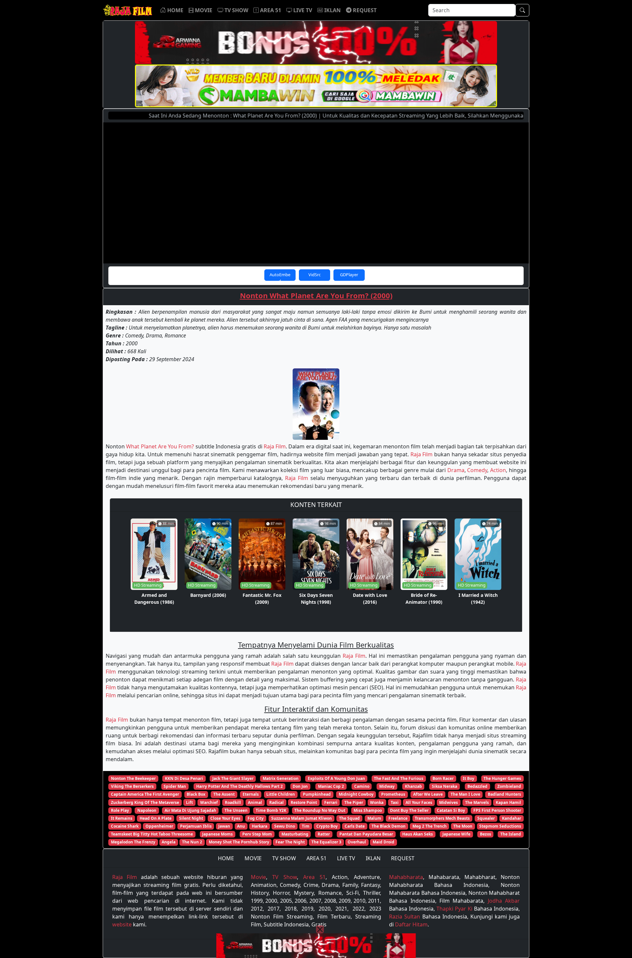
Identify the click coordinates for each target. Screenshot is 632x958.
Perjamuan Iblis (196, 826)
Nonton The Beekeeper (133, 778)
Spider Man (175, 786)
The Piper (353, 802)
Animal (255, 802)
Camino (361, 786)
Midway (387, 786)
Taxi (395, 802)
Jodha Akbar (504, 900)
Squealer (486, 818)
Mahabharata (406, 877)
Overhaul (357, 842)
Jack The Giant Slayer (232, 778)
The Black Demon (389, 826)
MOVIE (253, 858)
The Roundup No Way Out (319, 810)
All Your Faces (419, 802)
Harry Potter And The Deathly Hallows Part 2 (239, 786)
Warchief (209, 802)
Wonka (376, 802)
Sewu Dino (284, 826)
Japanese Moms (217, 834)
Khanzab (413, 786)
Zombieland (509, 786)
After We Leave (428, 794)
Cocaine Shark (125, 826)
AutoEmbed (280, 276)
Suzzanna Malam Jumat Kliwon (301, 818)
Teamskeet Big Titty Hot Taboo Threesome (152, 834)
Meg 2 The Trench (429, 826)
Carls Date (355, 826)
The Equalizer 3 (326, 842)
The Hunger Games (502, 778)
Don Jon (300, 786)
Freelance (398, 818)
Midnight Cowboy (356, 794)
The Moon (462, 826)
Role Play (120, 810)
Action (498, 470)
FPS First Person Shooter (497, 810)
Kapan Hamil (508, 802)
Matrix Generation (281, 778)
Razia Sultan (404, 916)
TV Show (284, 877)
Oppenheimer (159, 826)
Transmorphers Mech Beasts (442, 818)
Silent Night (191, 818)
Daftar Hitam (411, 924)
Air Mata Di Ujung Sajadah (190, 810)
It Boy (468, 778)
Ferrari (330, 802)
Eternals (251, 794)
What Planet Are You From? (160, 446)
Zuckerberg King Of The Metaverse (145, 802)
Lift (189, 802)
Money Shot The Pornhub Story (239, 842)
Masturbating (294, 834)
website (122, 924)
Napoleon (146, 810)
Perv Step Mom (257, 834)
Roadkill (233, 802)
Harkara (259, 826)
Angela (168, 842)
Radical (276, 802)
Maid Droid (383, 842)
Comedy (477, 470)
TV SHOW (284, 858)
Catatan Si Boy (451, 810)
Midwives (448, 802)
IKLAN (373, 858)
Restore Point (304, 802)
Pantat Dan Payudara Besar (366, 834)
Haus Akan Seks (417, 834)
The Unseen (236, 810)
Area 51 (314, 877)
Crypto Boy (327, 826)
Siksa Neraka (444, 786)
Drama (455, 470)
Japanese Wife (456, 834)
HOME (226, 858)
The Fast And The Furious (398, 778)
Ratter (324, 834)
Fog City (256, 818)
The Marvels (477, 802)
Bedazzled (477, 786)
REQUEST (402, 858)
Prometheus (393, 794)
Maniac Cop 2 (331, 786)
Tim (305, 826)
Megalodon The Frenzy (133, 842)
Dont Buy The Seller (409, 810)
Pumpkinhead (317, 794)
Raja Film (275, 446)
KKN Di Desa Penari (184, 778)
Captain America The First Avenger (145, 794)
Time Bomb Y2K (271, 810)
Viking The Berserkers (132, 786)
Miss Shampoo (368, 810)
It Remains (121, 818)
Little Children (280, 794)
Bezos (485, 834)
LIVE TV (346, 858)
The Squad (349, 818)
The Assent (224, 794)
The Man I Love (465, 794)
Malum (374, 818)
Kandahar (511, 818)
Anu (241, 826)
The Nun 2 (192, 842)
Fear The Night (290, 842)
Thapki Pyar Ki (454, 908)
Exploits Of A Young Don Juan (336, 778)
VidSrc (314, 275)
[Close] (320, 929)
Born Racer (443, 778)
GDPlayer (349, 275)
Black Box (196, 794)
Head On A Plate (155, 818)
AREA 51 (316, 858)
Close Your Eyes (225, 818)
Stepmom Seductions (500, 826)
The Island (510, 834)
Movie (258, 877)
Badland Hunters (504, 794)
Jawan (224, 826)
